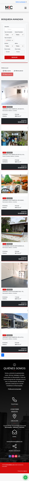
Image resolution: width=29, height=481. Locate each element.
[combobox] (9, 34)
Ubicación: (7, 26)
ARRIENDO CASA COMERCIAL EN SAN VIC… (13, 109)
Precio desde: (7, 49)
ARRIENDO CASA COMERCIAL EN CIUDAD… (13, 200)
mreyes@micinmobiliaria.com (14, 441)
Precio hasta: (17, 49)
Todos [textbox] (17, 34)
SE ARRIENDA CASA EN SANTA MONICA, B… (13, 246)
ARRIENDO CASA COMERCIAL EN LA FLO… (13, 337)
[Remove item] (6, 40)
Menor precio (19, 70)
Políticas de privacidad (14, 389)
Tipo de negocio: (8, 37)
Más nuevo (7, 70)
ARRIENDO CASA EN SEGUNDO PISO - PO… (13, 291)
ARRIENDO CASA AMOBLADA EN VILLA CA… (14, 154)
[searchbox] (5, 43)
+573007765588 (14, 409)
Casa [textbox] (7, 34)
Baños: (16, 43)
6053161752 (14, 411)
